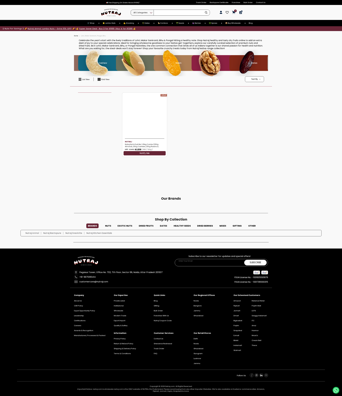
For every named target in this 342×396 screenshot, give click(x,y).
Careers (77, 325)
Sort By (254, 79)
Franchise (236, 2)
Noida (196, 343)
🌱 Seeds (180, 23)
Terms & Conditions (122, 353)
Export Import (119, 320)
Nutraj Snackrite (73, 233)
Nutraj (128, 141)
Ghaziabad (198, 348)
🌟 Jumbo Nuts (109, 23)
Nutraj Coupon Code (163, 320)
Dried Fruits (146, 225)
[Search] (206, 12)
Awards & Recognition (83, 330)
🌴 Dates (146, 23)
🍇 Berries (196, 23)
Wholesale (118, 310)
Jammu (197, 363)
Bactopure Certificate (219, 2)
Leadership (79, 315)
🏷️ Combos (163, 23)
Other (252, 225)
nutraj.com (97, 389)
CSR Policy (78, 305)
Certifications (80, 320)
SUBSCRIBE (255, 262)
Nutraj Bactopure (52, 233)
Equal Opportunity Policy (84, 310)
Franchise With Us (161, 315)
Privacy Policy (120, 338)
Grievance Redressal (163, 343)
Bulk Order (248, 2)
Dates (163, 225)
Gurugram (198, 353)
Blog (251, 23)
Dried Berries (205, 225)
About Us (78, 301)
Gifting (237, 225)
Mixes (222, 225)
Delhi (196, 338)
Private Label (119, 301)
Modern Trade (120, 315)
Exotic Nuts (125, 225)
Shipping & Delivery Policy (125, 348)
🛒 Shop (90, 23)
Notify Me (144, 153)
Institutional (119, 305)
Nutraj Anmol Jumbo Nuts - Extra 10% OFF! (50, 28)
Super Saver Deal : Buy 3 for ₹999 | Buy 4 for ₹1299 (106, 28)
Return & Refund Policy (123, 343)
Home (76, 36)
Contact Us (260, 2)
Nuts (108, 225)
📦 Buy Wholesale (233, 23)
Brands (92, 225)
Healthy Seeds (182, 225)
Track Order (201, 2)
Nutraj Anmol (32, 233)
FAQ (155, 353)
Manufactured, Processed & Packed (89, 335)
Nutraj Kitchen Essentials (99, 233)
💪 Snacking (128, 23)
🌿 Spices (213, 23)
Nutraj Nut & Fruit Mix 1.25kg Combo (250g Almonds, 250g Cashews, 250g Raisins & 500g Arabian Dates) (141, 145)
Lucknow (197, 358)
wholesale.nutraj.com (113, 389)
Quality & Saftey (120, 325)
